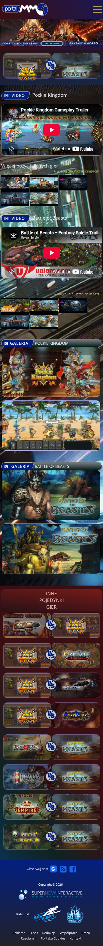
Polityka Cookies (53, 938)
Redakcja (49, 933)
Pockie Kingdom (50, 94)
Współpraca (68, 933)
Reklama (18, 933)
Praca (86, 933)
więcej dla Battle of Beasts (78, 294)
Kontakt (76, 938)
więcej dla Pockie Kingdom (78, 171)
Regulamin (28, 938)
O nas (34, 933)
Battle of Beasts (49, 217)
